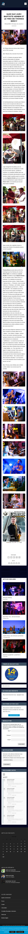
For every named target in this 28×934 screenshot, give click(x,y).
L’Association (4, 907)
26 (10, 851)
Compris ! (12, 931)
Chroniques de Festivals (15, 871)
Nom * (9, 731)
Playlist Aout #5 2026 (10, 875)
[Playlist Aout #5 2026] (3, 876)
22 (21, 849)
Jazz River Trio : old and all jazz (11, 616)
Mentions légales (4, 917)
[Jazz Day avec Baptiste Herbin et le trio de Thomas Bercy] (14, 37)
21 (17, 849)
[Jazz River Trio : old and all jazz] (14, 608)
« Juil (3, 856)
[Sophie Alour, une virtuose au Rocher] (14, 627)
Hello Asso (7, 711)
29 (21, 851)
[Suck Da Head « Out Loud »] (3, 882)
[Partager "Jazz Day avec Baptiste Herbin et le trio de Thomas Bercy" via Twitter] (11, 557)
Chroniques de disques (15, 882)
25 (6, 851)
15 (21, 846)
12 (10, 846)
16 (24, 846)
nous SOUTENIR (14, 715)
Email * (9, 739)
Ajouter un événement (5, 897)
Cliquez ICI (5, 698)
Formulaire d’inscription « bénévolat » (8, 911)
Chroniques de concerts (17, 24)
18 (6, 849)
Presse (2, 901)
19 (10, 849)
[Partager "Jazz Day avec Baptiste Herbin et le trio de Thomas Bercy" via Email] (19, 557)
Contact (2, 904)
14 (17, 846)
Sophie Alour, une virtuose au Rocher (13, 635)
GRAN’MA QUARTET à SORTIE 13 (11, 654)
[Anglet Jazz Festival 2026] (3, 871)
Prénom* (9, 735)
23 (24, 849)
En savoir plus (20, 931)
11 (6, 846)
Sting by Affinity (7, 597)
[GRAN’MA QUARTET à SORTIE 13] (14, 646)
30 (24, 851)
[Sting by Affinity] (14, 589)
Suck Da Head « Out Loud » (11, 881)
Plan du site (3, 914)
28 (17, 851)
